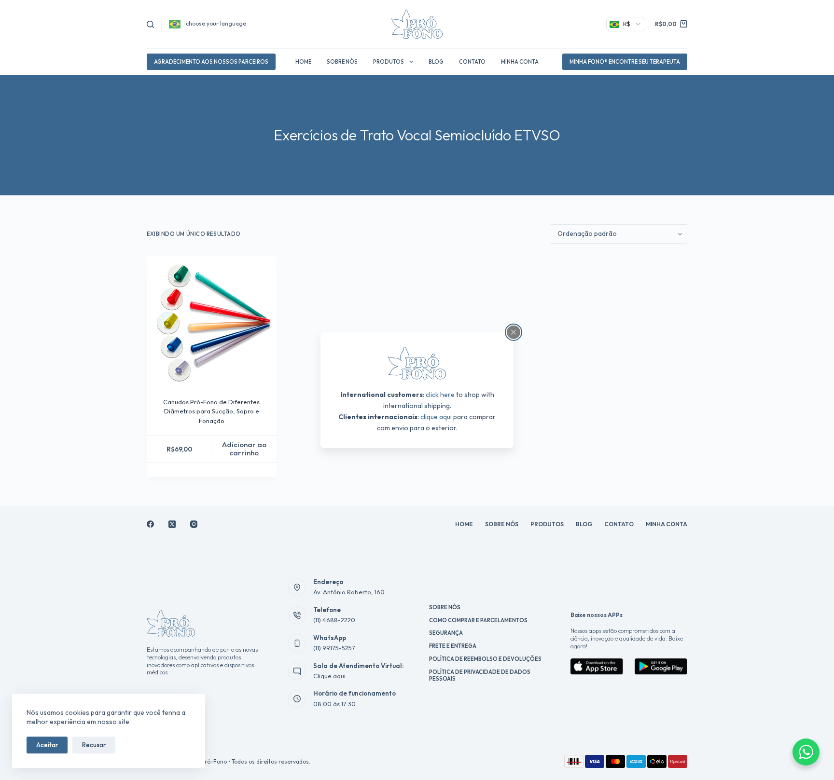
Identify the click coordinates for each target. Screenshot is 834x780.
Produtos (388, 61)
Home (303, 61)
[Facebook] (150, 524)
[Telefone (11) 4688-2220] (297, 615)
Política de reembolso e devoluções (485, 659)
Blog (436, 61)
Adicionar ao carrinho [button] (244, 448)
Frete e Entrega (452, 646)
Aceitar (47, 745)
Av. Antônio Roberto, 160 (349, 592)
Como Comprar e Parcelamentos (478, 620)
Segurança (446, 632)
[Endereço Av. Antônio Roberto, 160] (297, 587)
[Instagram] (193, 524)
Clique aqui (329, 676)
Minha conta (520, 61)
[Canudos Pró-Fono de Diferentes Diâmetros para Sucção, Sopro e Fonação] (212, 320)
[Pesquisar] (150, 24)
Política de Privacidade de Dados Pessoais (479, 675)
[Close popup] (513, 332)
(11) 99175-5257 (334, 648)
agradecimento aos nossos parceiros (211, 61)
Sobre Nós (342, 61)
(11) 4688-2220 (334, 620)
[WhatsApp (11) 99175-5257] (297, 643)
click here (440, 394)
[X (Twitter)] (172, 524)
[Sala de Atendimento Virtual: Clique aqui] (297, 671)
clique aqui (436, 416)
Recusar (94, 745)
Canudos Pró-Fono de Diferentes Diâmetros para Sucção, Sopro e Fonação (211, 411)
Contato (472, 61)
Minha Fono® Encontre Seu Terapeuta (625, 61)
